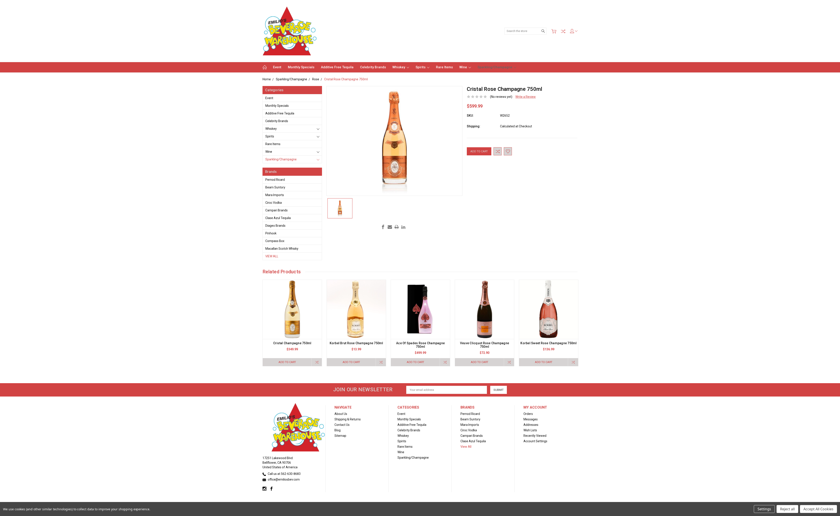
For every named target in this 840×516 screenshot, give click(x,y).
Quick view (292, 321)
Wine (463, 67)
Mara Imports (274, 195)
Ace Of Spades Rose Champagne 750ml (420, 344)
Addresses (530, 424)
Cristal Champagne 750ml (292, 343)
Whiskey (399, 67)
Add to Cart (287, 362)
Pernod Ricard (275, 179)
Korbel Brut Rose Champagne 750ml (356, 343)
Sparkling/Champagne (495, 67)
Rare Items (444, 67)
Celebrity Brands (373, 67)
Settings (764, 509)
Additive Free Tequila (337, 67)
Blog (337, 430)
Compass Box (274, 241)
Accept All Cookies (818, 509)
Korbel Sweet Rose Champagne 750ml (548, 343)
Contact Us (342, 424)
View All (271, 256)
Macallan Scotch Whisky (281, 248)
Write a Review (525, 96)
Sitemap (340, 435)
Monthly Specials (301, 67)
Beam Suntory (275, 187)
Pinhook (270, 233)
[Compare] (563, 31)
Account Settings (535, 441)
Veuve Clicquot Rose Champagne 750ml (484, 344)
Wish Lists (530, 430)
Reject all (787, 509)
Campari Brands (276, 210)
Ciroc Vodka (273, 202)
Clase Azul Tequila (278, 218)
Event (277, 67)
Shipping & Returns (347, 419)
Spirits (421, 67)
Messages (530, 419)
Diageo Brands (275, 225)
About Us (340, 414)
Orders (528, 414)
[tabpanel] (292, 323)
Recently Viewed (534, 435)
